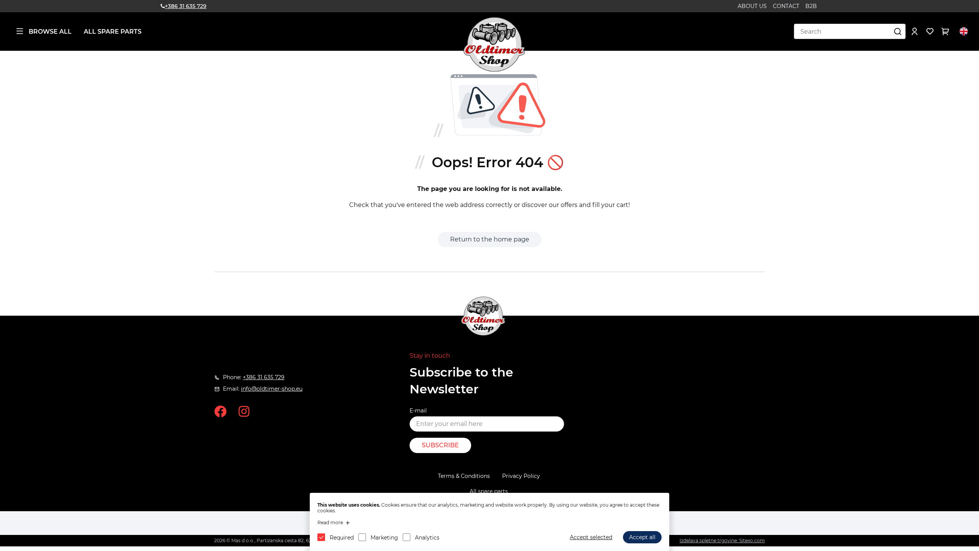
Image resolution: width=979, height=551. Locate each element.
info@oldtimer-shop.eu (271, 388)
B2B (811, 6)
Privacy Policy (521, 476)
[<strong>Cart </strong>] (945, 31)
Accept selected (591, 537)
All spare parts (112, 31)
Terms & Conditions (464, 476)
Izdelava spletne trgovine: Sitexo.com (722, 540)
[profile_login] (915, 31)
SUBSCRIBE (440, 445)
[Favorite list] (930, 31)
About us (752, 6)
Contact (786, 6)
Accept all (642, 537)
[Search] (898, 31)
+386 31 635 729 (186, 6)
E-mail (418, 410)
